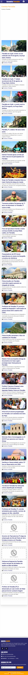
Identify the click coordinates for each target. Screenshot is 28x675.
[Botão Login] (24, 1)
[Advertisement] (14, 25)
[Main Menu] (1, 1)
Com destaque (11, 658)
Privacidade (13, 672)
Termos (9, 672)
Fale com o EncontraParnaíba (9, 656)
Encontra (13, 1)
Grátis (17, 658)
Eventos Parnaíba (8, 62)
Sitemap (18, 672)
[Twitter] (6, 648)
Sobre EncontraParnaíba (7, 654)
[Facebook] (2, 648)
